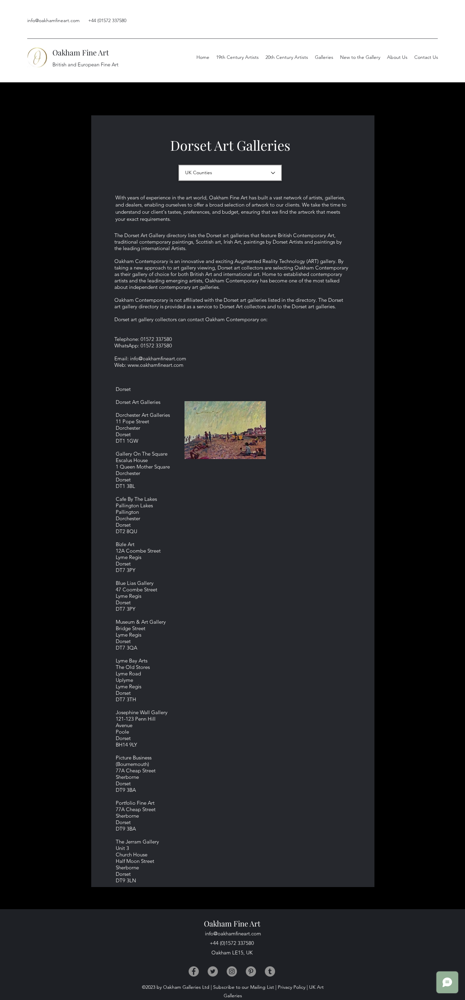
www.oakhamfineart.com (155, 365)
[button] (397, 57)
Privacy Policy (291, 987)
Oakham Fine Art (80, 52)
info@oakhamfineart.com (53, 20)
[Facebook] (194, 971)
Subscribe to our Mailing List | (244, 987)
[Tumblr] (270, 971)
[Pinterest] (251, 971)
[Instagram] (232, 971)
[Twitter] (213, 971)
